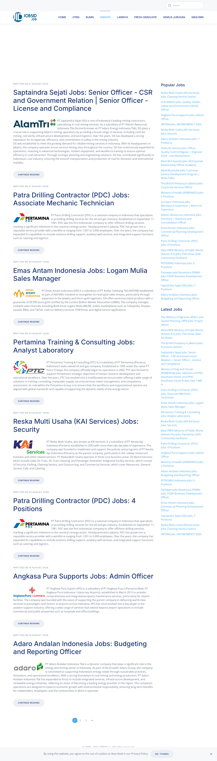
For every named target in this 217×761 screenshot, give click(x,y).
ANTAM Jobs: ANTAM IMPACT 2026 (181, 124)
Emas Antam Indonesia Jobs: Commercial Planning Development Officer (182, 231)
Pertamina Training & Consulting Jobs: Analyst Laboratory (74, 346)
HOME (62, 17)
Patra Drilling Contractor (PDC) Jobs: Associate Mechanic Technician (71, 199)
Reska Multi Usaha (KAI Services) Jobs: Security (76, 425)
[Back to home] (25, 17)
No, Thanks (162, 754)
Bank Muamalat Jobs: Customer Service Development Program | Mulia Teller (180, 174)
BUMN (90, 17)
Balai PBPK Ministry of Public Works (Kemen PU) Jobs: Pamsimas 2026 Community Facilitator (182, 254)
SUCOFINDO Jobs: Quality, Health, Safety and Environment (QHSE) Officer (181, 105)
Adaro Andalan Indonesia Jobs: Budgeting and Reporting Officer (80, 648)
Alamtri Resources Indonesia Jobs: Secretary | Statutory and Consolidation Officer (181, 218)
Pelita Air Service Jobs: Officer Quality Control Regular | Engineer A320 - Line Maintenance (181, 152)
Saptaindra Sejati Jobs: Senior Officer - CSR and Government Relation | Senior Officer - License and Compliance (83, 100)
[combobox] (185, 5)
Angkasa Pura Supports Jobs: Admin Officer (83, 576)
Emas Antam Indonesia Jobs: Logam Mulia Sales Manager (80, 274)
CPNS (75, 17)
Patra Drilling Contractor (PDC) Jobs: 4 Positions (74, 505)
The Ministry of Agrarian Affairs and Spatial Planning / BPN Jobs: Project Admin (182, 320)
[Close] (211, 754)
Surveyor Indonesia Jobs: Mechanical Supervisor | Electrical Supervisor (181, 205)
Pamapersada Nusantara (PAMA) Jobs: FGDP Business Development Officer (181, 276)
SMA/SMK (197, 17)
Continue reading (29, 174)
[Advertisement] (108, 58)
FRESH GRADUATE (145, 17)
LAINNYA (122, 17)
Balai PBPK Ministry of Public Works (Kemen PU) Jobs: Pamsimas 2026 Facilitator (182, 333)
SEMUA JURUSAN (174, 17)
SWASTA (105, 17)
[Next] (92, 720)
